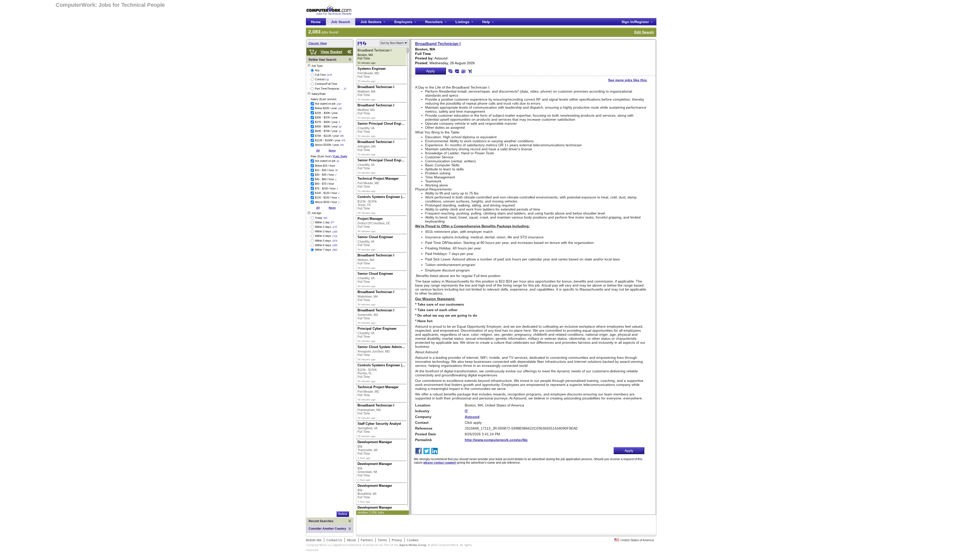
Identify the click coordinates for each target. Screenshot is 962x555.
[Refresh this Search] (365, 44)
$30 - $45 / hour (324, 174)
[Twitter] (427, 451)
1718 (334, 236)
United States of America (637, 540)
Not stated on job (325, 103)
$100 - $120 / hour (326, 192)
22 (345, 89)
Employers (403, 22)
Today (318, 217)
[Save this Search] (360, 44)
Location (422, 405)
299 (342, 145)
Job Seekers (371, 22)
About (351, 540)
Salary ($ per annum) (323, 99)
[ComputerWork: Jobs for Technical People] (329, 5)
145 (340, 108)
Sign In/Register (635, 22)
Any (317, 70)
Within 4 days (323, 235)
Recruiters (434, 22)
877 (332, 222)
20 (340, 127)
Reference (423, 428)
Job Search (340, 22)
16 (340, 131)
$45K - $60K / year (326, 126)
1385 (334, 232)
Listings (462, 22)
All (318, 150)
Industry (422, 411)
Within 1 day (322, 222)
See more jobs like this (627, 80)
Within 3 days (323, 231)
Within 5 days (323, 240)
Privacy (397, 540)
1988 (334, 245)
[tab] (329, 59)
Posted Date (425, 434)
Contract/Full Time (326, 83)
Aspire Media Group (412, 545)
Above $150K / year (327, 144)
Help (486, 22)
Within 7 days (323, 249)
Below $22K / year (326, 108)
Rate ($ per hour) (329, 156)
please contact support (439, 462)
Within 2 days (323, 226)
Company (423, 417)
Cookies (412, 540)
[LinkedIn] (435, 451)
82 (327, 80)
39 (337, 161)
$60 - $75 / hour (324, 183)
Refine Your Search (322, 59)
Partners (367, 540)
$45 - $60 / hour (324, 179)
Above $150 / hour (326, 201)
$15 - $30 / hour (324, 170)
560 (325, 218)
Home (316, 22)
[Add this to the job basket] (470, 71)
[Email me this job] (457, 71)
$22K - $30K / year (326, 112)
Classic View (317, 43)
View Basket (331, 52)
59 (336, 170)
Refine (342, 514)
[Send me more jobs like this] (450, 71)
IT (466, 411)
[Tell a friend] (463, 71)
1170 (334, 227)
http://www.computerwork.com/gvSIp (496, 440)
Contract (320, 79)
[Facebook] (419, 451)
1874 (334, 241)
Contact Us (334, 540)
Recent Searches (321, 521)
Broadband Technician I (437, 44)
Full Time (320, 74)
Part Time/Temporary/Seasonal (329, 88)
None (332, 150)
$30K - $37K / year (326, 117)
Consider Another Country (327, 528)
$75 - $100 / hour (325, 188)
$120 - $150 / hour (326, 197)
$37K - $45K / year (326, 121)
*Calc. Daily (339, 156)
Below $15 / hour (325, 165)
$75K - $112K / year (327, 135)
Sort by (392, 42)
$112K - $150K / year (327, 140)
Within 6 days (323, 245)
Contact (422, 423)
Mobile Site (313, 540)
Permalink (423, 440)
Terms (382, 540)
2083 (334, 250)
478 (343, 140)
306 (342, 136)
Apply (430, 71)
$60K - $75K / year (326, 130)
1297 (338, 104)
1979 (329, 75)
